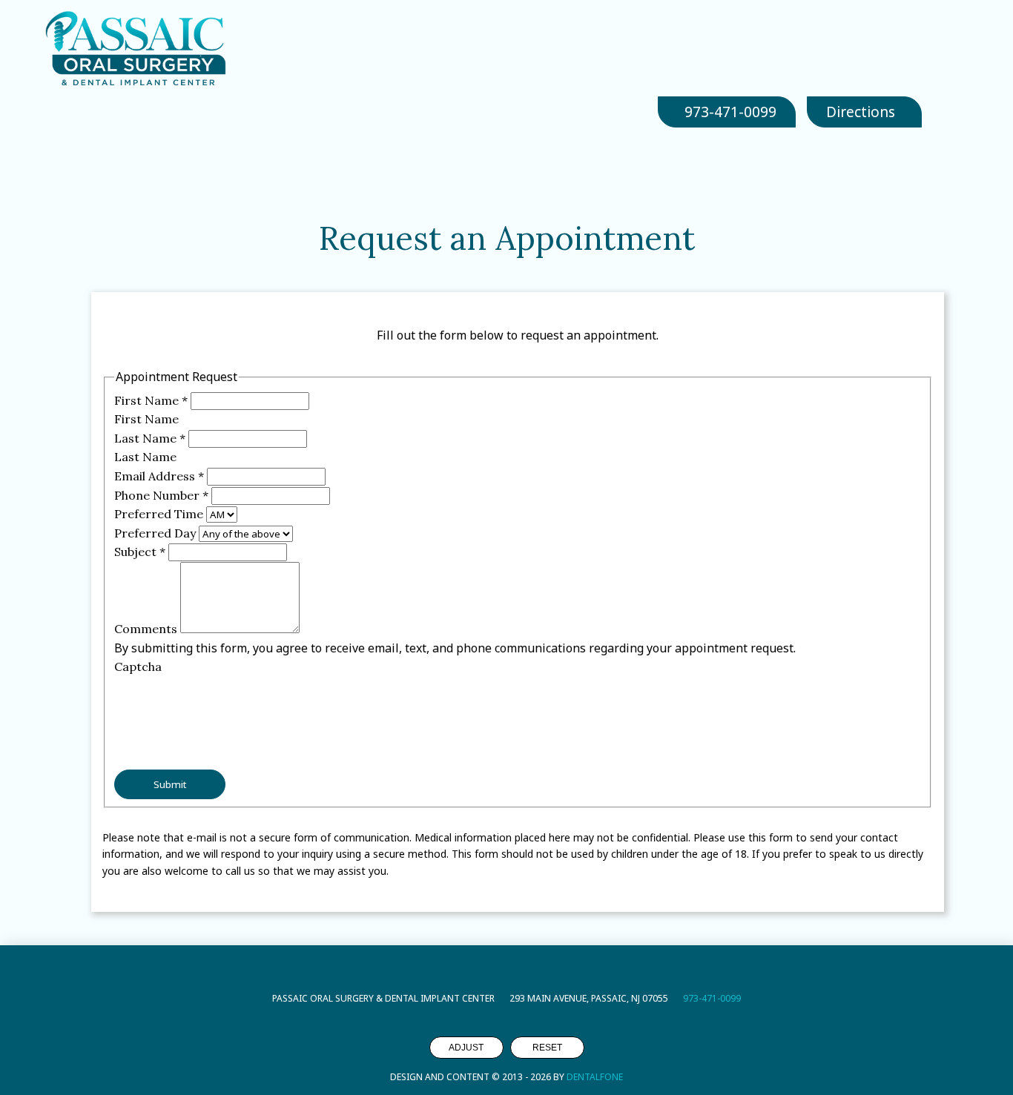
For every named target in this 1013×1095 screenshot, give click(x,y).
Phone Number (161, 495)
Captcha (138, 666)
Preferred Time (160, 513)
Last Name (149, 438)
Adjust (466, 1047)
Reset (547, 1047)
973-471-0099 (712, 998)
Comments (147, 628)
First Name (151, 400)
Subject (139, 551)
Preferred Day (156, 533)
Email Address (159, 476)
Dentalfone (595, 1077)
